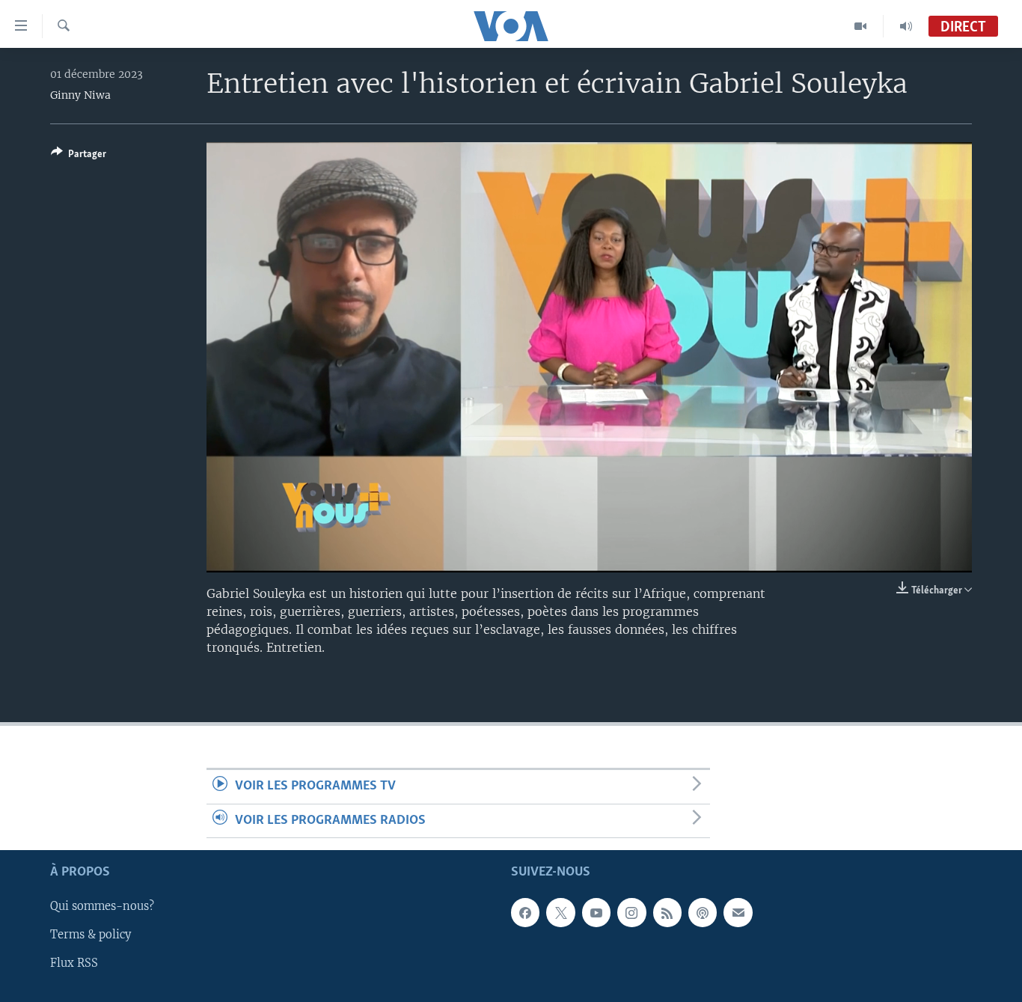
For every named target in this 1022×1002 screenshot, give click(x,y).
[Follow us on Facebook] (525, 913)
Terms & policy (90, 935)
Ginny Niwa (80, 95)
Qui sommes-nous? (102, 907)
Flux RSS (74, 964)
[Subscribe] (737, 913)
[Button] (78, 156)
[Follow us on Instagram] (631, 913)
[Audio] (906, 26)
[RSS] (667, 913)
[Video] (861, 26)
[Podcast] (702, 913)
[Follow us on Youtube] (596, 913)
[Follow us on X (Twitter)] (560, 913)
